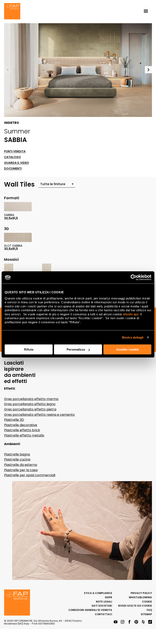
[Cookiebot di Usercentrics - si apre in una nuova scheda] (133, 277)
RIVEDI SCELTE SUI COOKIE (135, 605)
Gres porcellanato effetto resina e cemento (39, 414)
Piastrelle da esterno (20, 464)
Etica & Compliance (98, 593)
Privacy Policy (141, 593)
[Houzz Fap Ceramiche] (143, 622)
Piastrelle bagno (17, 454)
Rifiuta (28, 349)
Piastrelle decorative (20, 425)
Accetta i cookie (127, 349)
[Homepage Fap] (12, 11)
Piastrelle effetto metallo (24, 435)
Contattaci (103, 614)
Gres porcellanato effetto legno (29, 404)
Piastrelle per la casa (21, 470)
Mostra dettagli (133, 337)
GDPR (108, 597)
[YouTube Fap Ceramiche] (115, 622)
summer (17, 131)
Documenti (13, 168)
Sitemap (146, 614)
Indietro (11, 123)
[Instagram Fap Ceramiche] (122, 622)
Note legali (104, 601)
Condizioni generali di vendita (90, 610)
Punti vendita (15, 151)
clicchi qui (131, 314)
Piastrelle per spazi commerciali (29, 475)
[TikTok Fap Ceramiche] (150, 622)
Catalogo (12, 157)
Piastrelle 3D (14, 419)
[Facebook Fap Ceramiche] (129, 622)
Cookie (147, 601)
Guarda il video (16, 162)
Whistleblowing (140, 597)
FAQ (149, 610)
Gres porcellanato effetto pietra (30, 409)
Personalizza (76, 349)
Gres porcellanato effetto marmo (31, 399)
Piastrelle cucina (17, 459)
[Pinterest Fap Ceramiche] (136, 622)
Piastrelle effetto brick (22, 430)
